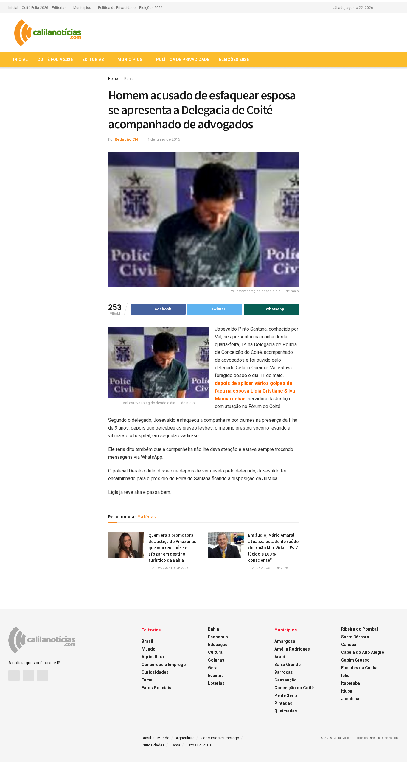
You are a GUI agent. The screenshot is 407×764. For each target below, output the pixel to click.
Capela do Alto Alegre (362, 652)
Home (113, 79)
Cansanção (285, 680)
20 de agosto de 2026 (269, 568)
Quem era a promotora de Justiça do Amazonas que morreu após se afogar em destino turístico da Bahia (172, 547)
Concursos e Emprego (164, 664)
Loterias (216, 683)
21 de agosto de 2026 (169, 568)
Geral (213, 667)
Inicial (13, 8)
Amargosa (284, 641)
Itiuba (346, 691)
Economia (218, 636)
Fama (147, 680)
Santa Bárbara (355, 636)
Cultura (215, 652)
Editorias (59, 8)
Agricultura (153, 656)
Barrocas (283, 672)
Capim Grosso (355, 660)
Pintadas (283, 703)
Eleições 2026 (151, 8)
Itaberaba (350, 683)
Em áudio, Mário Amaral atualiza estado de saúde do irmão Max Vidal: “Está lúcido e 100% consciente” (273, 547)
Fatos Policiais (156, 687)
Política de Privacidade (117, 8)
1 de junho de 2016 (163, 139)
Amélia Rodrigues (292, 649)
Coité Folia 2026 (35, 8)
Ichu (345, 675)
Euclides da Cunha (359, 667)
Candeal (349, 644)
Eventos (216, 675)
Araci (279, 656)
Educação (218, 644)
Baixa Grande (287, 664)
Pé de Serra (286, 695)
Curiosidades (155, 672)
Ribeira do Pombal (359, 629)
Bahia (129, 79)
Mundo (149, 649)
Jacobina (350, 698)
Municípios (82, 8)
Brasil (147, 641)
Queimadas (285, 711)
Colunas (216, 660)
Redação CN (126, 139)
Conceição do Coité (294, 687)
